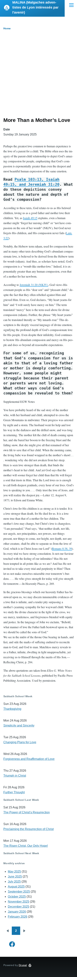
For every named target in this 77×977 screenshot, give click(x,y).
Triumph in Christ (14, 775)
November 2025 (18, 901)
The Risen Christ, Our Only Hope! (25, 845)
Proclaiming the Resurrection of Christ (28, 829)
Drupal (23, 965)
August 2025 (16, 886)
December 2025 (18, 906)
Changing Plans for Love (19, 742)
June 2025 (15, 876)
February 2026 (17, 916)
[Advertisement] (38, 77)
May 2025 (14, 871)
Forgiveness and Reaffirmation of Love (29, 758)
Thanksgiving (12, 708)
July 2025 (14, 881)
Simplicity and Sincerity (18, 725)
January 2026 (17, 911)
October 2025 (17, 896)
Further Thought (14, 792)
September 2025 (19, 891)
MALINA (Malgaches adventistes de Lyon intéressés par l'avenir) (35, 7)
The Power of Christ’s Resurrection (26, 812)
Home (7, 28)
